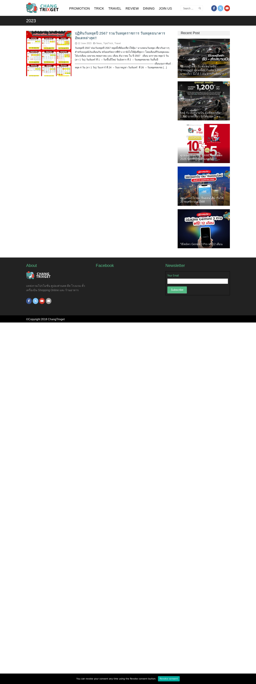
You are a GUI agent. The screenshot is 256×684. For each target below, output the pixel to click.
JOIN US (165, 8)
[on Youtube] (227, 8)
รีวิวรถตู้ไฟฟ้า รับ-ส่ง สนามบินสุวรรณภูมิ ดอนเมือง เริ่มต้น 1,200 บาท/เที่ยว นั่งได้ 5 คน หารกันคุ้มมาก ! (203, 70)
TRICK (99, 8)
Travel (117, 43)
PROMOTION (79, 8)
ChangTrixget (56, 319)
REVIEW (132, 8)
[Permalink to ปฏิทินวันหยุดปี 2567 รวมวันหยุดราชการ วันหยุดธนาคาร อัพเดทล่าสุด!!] (48, 53)
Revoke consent (169, 678)
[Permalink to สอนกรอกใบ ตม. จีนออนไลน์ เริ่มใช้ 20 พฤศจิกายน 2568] (204, 185)
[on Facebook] (214, 8)
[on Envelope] (48, 301)
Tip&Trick (108, 43)
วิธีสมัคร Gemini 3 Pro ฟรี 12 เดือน (201, 244)
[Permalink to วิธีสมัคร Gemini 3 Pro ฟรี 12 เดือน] (204, 228)
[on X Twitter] (220, 8)
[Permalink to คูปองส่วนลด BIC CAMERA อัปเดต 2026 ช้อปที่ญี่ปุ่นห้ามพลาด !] (204, 143)
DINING (149, 8)
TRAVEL (114, 8)
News (99, 43)
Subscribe (177, 289)
